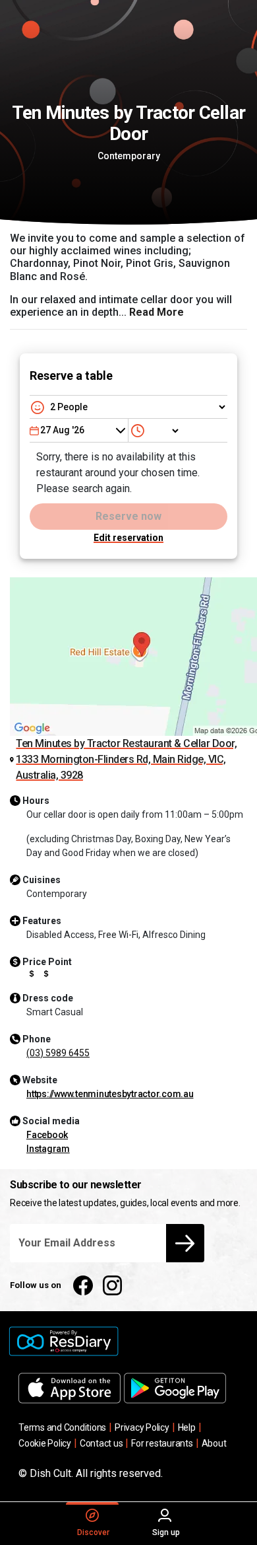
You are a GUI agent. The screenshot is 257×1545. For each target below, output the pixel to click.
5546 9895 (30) (58, 1053)
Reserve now (128, 516)
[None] (156, 431)
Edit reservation (128, 537)
